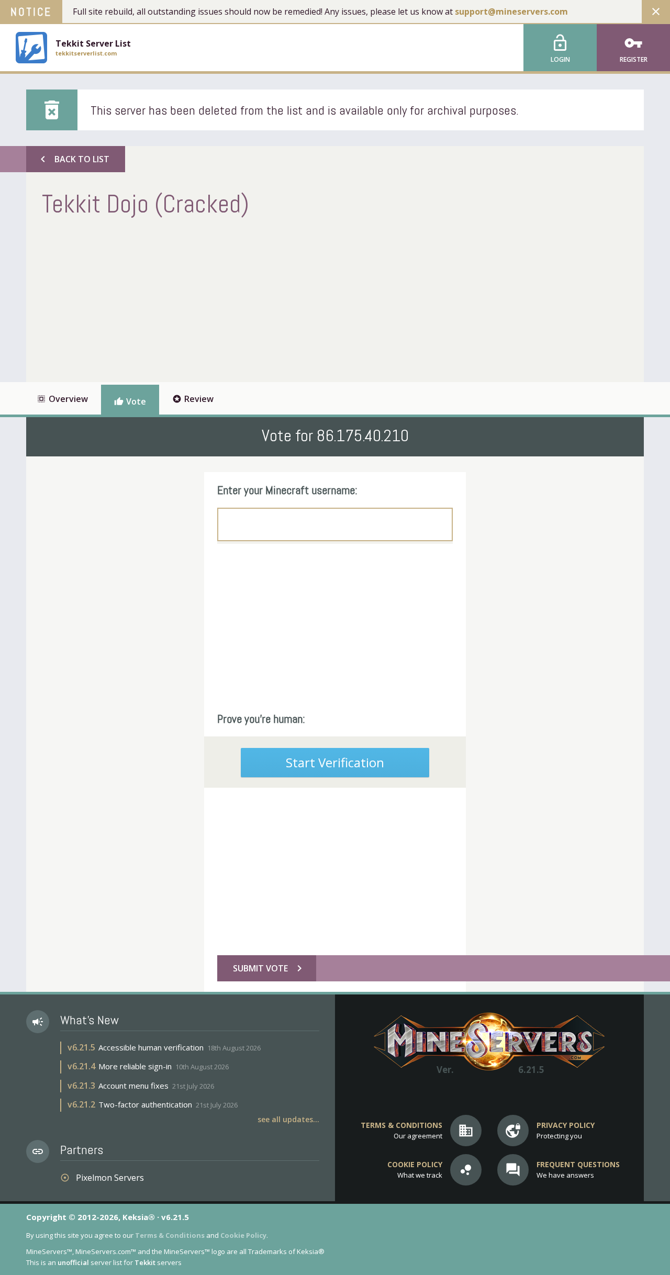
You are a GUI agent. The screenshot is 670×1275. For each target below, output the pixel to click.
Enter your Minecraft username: (287, 490)
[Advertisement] (232, 298)
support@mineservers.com (511, 11)
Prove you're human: (261, 718)
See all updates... (288, 1119)
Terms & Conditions (170, 1235)
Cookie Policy (243, 1235)
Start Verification (335, 762)
